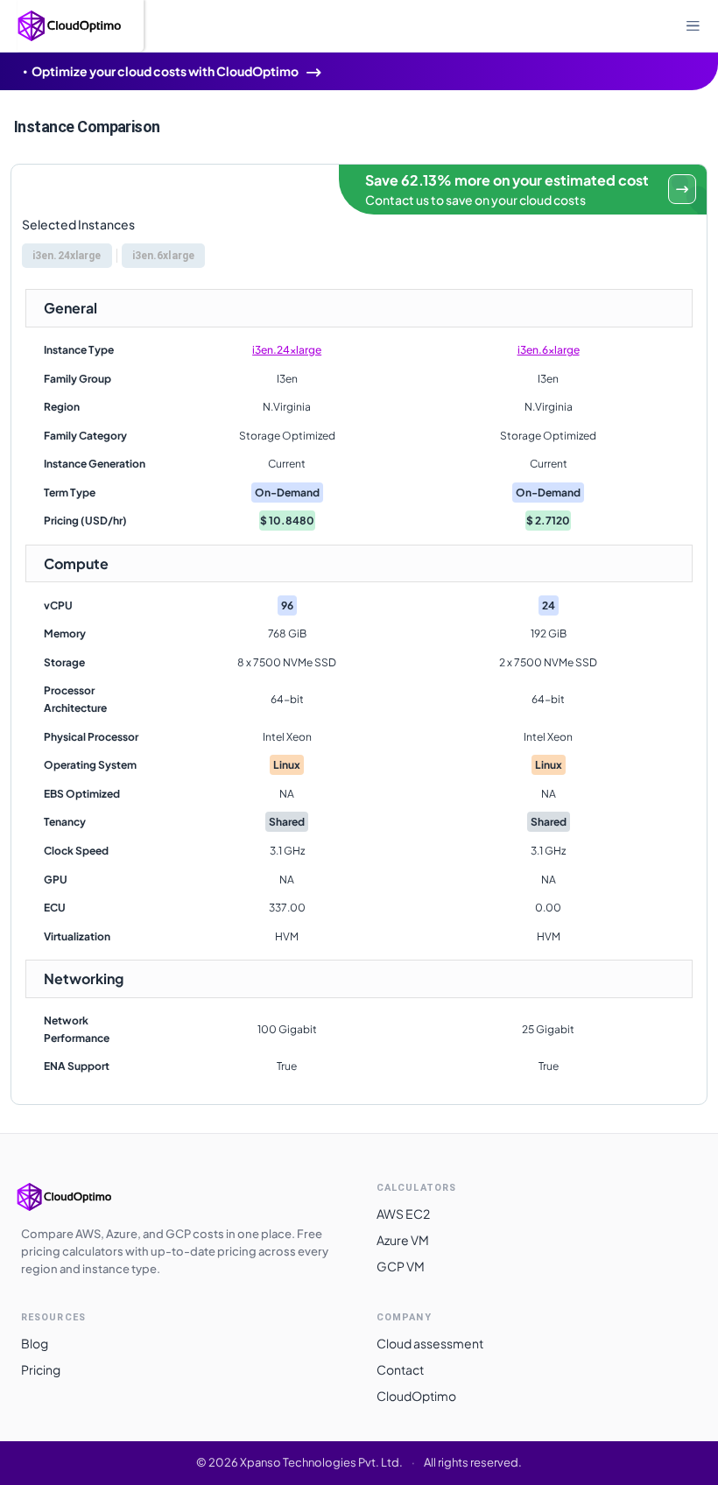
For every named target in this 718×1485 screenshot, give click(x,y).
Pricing (40, 1369)
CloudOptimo (416, 1396)
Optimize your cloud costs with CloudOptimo (165, 71)
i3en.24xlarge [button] (67, 256)
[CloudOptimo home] (82, 1197)
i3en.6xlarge (548, 349)
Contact (400, 1369)
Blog (34, 1343)
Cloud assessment (430, 1343)
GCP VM (401, 1266)
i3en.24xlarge (286, 349)
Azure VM (403, 1240)
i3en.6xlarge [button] (163, 256)
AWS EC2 (403, 1213)
